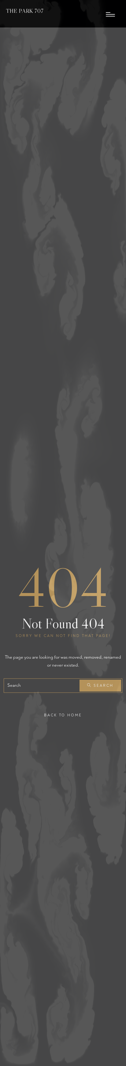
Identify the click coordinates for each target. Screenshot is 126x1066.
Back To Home (63, 715)
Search (102, 685)
